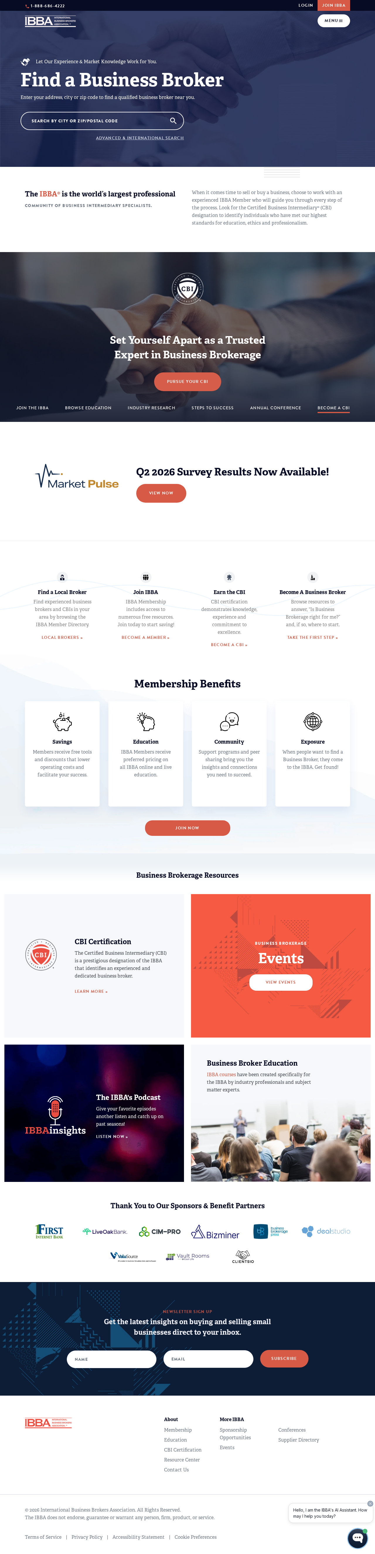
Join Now (187, 828)
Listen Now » (112, 1137)
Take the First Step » (312, 637)
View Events (281, 982)
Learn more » (91, 991)
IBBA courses (221, 1075)
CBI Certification (183, 1450)
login (306, 5)
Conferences (292, 1430)
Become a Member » (146, 637)
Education (175, 1440)
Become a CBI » (229, 645)
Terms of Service (43, 1537)
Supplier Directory (298, 1440)
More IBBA (232, 1419)
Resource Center (182, 1460)
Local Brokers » (62, 637)
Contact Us (176, 1470)
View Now (161, 493)
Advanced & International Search (140, 138)
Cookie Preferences (196, 1537)
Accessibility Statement (138, 1537)
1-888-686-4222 (48, 5)
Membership (178, 1430)
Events (227, 1448)
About (171, 1419)
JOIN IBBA (333, 5)
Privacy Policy (87, 1537)
